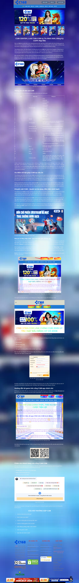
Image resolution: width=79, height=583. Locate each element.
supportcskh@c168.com (58, 551)
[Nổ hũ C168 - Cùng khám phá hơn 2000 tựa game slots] (43, 31)
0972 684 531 (60, 552)
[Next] (62, 17)
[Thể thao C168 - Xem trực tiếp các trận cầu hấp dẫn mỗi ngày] (52, 31)
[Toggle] (16, 514)
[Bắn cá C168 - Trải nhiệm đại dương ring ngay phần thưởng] (18, 31)
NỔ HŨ (46, 6)
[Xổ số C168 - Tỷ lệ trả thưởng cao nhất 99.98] (61, 31)
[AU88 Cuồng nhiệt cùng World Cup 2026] (22, 580)
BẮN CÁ (32, 6)
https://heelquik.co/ (46, 118)
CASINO (37, 6)
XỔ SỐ (55, 6)
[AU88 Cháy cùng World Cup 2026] (56, 580)
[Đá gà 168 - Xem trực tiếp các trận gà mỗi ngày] (35, 31)
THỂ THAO (50, 6)
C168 (23, 6)
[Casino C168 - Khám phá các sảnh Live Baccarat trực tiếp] (26, 31)
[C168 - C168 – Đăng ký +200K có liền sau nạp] (21, 2)
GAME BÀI (41, 6)
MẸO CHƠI (27, 6)
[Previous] (17, 17)
